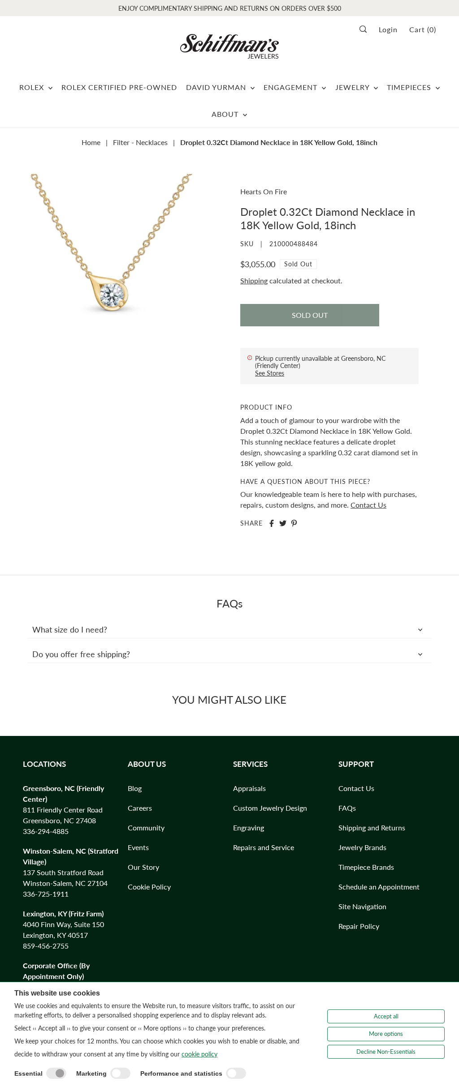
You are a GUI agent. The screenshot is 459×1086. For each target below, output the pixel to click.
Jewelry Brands (362, 847)
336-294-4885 (46, 831)
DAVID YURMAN (217, 87)
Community (146, 827)
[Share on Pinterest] (294, 523)
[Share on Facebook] (271, 523)
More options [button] (386, 1033)
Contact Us (368, 504)
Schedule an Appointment (379, 886)
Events (138, 847)
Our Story (143, 867)
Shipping (254, 280)
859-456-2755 (46, 945)
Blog (135, 788)
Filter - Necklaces (140, 142)
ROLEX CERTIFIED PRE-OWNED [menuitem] (119, 87)
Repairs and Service (263, 847)
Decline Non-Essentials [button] (386, 1051)
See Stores (269, 373)
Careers (140, 808)
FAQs (347, 808)
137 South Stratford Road (63, 872)
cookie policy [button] (199, 1054)
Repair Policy (358, 926)
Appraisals (249, 788)
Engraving (248, 827)
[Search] (366, 29)
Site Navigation (362, 906)
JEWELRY (353, 87)
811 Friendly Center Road (63, 809)
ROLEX (32, 87)
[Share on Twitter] (282, 523)
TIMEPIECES (410, 87)
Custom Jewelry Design (270, 808)
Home (91, 142)
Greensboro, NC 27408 (59, 820)
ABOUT (226, 114)
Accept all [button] (386, 1016)
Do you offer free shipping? (81, 654)
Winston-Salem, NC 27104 (65, 883)
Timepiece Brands (366, 867)
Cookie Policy (149, 886)
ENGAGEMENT (292, 87)
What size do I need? (69, 629)
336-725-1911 (46, 893)
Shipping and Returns (371, 827)
